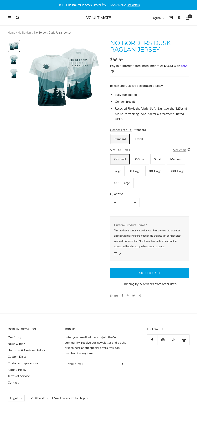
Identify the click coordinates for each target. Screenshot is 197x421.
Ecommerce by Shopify (74, 398)
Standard (120, 139)
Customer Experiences (23, 363)
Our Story (14, 337)
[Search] (17, 17)
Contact (13, 382)
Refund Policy (17, 369)
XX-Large (155, 171)
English (156, 18)
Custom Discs (17, 356)
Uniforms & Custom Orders (26, 350)
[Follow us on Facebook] (152, 339)
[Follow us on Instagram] (163, 339)
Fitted (139, 139)
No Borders (24, 32)
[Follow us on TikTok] (173, 339)
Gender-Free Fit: (121, 129)
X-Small (140, 159)
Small (157, 159)
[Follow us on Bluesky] (184, 339)
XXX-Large (177, 171)
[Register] (121, 363)
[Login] (179, 17)
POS (53, 398)
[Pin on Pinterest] (128, 295)
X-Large (135, 171)
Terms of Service (19, 376)
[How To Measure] (187, 150)
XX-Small (120, 159)
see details (134, 5)
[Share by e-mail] (140, 295)
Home (11, 32)
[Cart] (187, 18)
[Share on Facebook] (122, 295)
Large (117, 171)
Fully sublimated (126, 94)
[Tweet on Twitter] (133, 295)
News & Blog (16, 343)
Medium (175, 159)
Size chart (179, 150)
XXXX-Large (122, 183)
